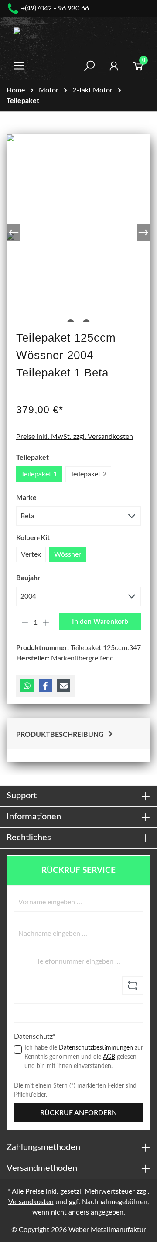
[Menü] (19, 65)
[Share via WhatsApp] (27, 685)
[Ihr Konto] (114, 65)
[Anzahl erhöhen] (46, 622)
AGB (109, 1057)
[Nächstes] (143, 232)
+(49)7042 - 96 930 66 (55, 8)
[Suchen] (89, 65)
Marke (26, 497)
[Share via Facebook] (45, 685)
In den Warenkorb (100, 621)
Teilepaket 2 (88, 474)
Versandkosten (31, 1201)
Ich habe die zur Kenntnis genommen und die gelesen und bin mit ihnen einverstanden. (83, 1057)
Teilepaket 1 (39, 474)
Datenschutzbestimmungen (96, 1048)
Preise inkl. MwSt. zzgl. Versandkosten (74, 436)
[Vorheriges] (13, 232)
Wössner (67, 554)
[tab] (78, 733)
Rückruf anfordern (78, 1112)
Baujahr (28, 578)
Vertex (31, 554)
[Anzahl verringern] (25, 622)
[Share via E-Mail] (63, 685)
